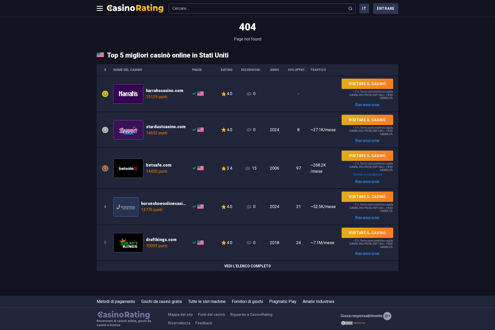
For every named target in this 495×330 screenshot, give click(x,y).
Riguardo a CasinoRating (251, 314)
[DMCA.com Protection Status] (353, 323)
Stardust (247, 130)
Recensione (367, 104)
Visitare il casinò (367, 84)
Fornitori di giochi (247, 301)
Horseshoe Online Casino (247, 207)
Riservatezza (179, 323)
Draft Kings (247, 243)
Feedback (203, 323)
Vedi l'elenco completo (247, 266)
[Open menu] (99, 8)
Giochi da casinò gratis (161, 301)
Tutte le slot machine (207, 301)
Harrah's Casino (247, 94)
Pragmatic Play (282, 301)
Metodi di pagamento (116, 301)
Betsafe (247, 168)
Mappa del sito (180, 314)
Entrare (385, 8)
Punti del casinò (211, 314)
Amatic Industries (318, 301)
